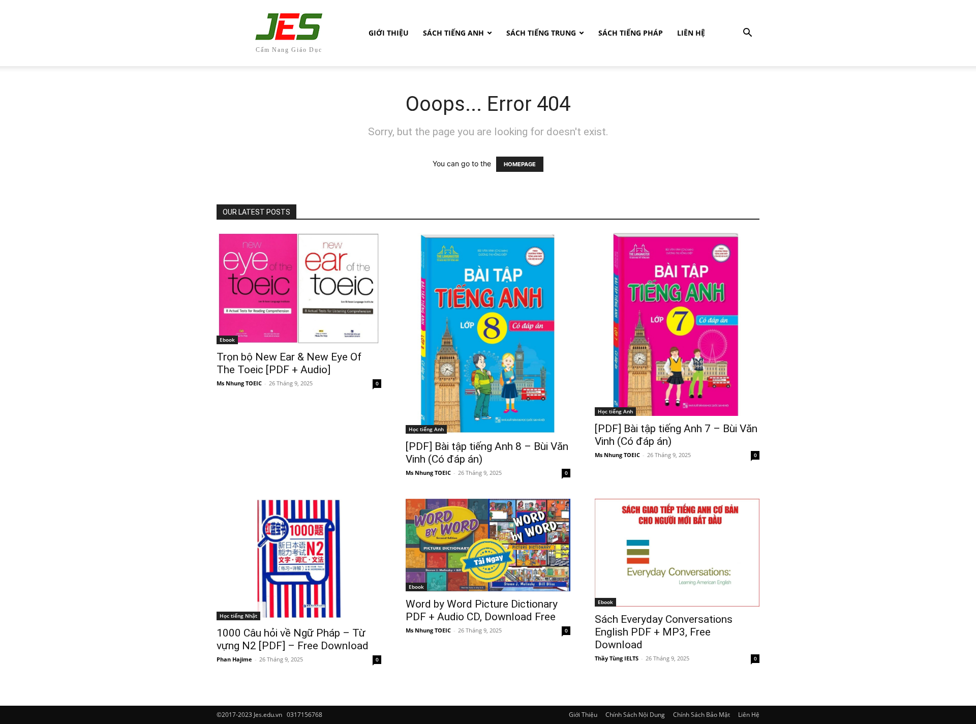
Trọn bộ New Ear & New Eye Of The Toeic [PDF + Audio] (289, 363)
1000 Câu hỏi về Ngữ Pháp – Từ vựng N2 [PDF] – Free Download (293, 639)
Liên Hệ (691, 33)
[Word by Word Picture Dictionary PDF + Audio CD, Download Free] (488, 545)
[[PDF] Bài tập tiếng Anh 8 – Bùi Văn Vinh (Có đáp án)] (488, 333)
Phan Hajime (234, 659)
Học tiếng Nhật (238, 615)
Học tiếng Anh (426, 429)
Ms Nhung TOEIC (239, 383)
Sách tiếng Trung (541, 33)
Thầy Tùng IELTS (616, 658)
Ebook (227, 339)
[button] (747, 34)
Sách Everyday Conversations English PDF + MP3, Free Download (664, 632)
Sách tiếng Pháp (630, 33)
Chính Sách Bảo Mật (701, 714)
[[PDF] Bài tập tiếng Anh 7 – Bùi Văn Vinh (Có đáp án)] (677, 324)
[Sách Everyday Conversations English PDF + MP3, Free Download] (677, 553)
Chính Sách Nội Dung (635, 714)
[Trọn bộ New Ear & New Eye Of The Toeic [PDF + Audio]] (299, 288)
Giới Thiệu (389, 33)
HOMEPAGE (520, 164)
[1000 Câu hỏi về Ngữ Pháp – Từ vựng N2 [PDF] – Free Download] (299, 560)
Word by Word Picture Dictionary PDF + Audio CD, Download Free (482, 610)
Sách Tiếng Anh (453, 33)
